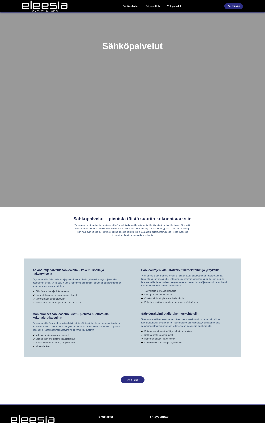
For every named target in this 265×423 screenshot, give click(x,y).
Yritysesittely (152, 6)
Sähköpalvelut (130, 6)
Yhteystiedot (174, 6)
